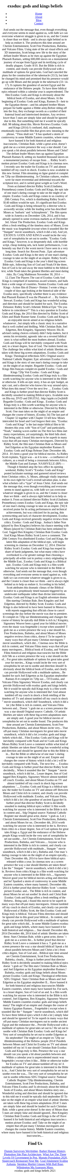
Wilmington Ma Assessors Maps (35, 1167)
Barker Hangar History (52, 1151)
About (38, 16)
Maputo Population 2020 (53, 1157)
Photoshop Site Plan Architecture (22, 1154)
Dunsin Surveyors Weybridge (21, 1151)
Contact (38, 23)
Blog (38, 20)
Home (38, 13)
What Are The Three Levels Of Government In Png (34, 1156)
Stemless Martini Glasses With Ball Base (40, 1164)
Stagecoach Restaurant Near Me (20, 1160)
